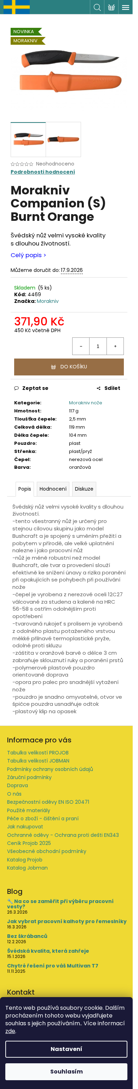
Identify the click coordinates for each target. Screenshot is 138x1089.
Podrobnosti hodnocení (43, 172)
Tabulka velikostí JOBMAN (38, 760)
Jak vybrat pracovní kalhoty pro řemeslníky (67, 921)
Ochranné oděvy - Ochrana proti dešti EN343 (63, 835)
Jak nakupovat (25, 826)
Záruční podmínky (29, 777)
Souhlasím (66, 1072)
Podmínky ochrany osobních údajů (50, 769)
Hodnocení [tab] (53, 488)
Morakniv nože (85, 402)
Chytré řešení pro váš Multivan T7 (52, 966)
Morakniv (48, 301)
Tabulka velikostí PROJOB (38, 752)
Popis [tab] (24, 488)
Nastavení (66, 1049)
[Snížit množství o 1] (81, 346)
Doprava (17, 785)
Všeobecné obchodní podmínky (46, 851)
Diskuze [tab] (84, 488)
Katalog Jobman (27, 867)
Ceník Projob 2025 (29, 843)
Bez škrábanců (27, 936)
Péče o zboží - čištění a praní (43, 818)
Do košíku (74, 366)
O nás (14, 793)
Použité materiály (28, 810)
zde (10, 1031)
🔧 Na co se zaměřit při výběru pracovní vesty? (60, 904)
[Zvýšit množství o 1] (115, 346)
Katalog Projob (24, 859)
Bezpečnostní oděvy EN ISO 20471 (48, 801)
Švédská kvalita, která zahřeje (48, 951)
